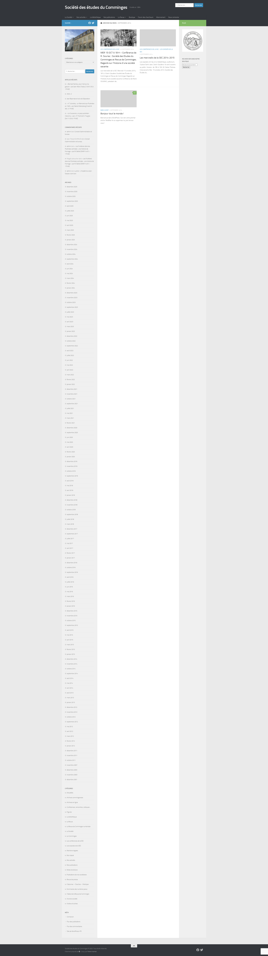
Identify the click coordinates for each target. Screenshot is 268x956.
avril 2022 (70, 370)
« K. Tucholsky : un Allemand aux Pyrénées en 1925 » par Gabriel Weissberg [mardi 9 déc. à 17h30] (79, 106)
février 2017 (71, 553)
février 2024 (71, 283)
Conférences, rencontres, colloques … (79, 807)
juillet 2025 (70, 211)
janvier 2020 (71, 457)
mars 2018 (70, 524)
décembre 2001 (72, 779)
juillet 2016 (70, 582)
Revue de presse (72, 879)
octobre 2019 (71, 471)
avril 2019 (70, 490)
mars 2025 (70, 230)
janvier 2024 (71, 288)
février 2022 (71, 379)
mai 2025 (70, 220)
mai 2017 (70, 543)
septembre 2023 (72, 307)
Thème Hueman (92, 951)
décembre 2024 (72, 244)
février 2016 (71, 601)
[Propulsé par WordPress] (79, 951)
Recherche (186, 67)
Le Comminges (72, 836)
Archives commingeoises (75, 798)
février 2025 (71, 235)
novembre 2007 (72, 765)
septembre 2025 (72, 201)
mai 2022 (70, 365)
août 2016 (70, 577)
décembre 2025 (72, 187)
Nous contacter (173, 17)
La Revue (121, 17)
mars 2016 (70, 596)
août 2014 (70, 678)
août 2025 (70, 206)
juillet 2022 (70, 355)
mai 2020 (70, 442)
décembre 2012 (72, 707)
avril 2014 (70, 688)
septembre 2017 (72, 534)
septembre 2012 (72, 722)
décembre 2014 (72, 659)
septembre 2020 (72, 432)
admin (69, 132)
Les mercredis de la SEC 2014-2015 (157, 57)
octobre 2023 (71, 302)
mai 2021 (70, 413)
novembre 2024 (72, 249)
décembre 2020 (72, 428)
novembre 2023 (72, 298)
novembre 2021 (72, 394)
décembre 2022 (72, 336)
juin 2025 (70, 216)
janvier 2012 (71, 746)
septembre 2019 (72, 476)
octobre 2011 (71, 760)
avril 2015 (70, 640)
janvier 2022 (71, 384)
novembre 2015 (72, 616)
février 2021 (71, 423)
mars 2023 (70, 326)
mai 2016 (70, 592)
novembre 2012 (72, 712)
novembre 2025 (72, 191)
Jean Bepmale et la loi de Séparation (78, 99)
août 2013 (70, 693)
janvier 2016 (71, 606)
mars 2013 (70, 698)
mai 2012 (70, 726)
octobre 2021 (71, 399)
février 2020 (71, 452)
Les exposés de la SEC (74, 846)
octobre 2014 (71, 669)
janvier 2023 (71, 331)
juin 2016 (70, 587)
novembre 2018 (72, 505)
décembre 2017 (72, 529)
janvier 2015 (71, 654)
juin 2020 (70, 437)
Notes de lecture (72, 870)
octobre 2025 (71, 196)
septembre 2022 (72, 346)
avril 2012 (70, 731)
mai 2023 (70, 317)
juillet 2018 (70, 519)
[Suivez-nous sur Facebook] (89, 23)
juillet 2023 (70, 312)
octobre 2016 (71, 567)
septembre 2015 (72, 625)
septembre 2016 (72, 572)
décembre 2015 (72, 611)
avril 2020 (70, 447)
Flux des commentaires (74, 926)
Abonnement (160, 17)
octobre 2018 (71, 510)
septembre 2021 (72, 404)
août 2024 (70, 264)
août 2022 (70, 351)
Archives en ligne (72, 802)
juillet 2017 (70, 539)
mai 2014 (70, 683)
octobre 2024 (71, 254)
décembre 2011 (72, 751)
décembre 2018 (72, 500)
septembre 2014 (72, 673)
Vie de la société (72, 899)
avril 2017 (70, 548)
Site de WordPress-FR (74, 931)
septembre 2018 (72, 514)
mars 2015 (70, 645)
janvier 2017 (71, 558)
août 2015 (70, 630)
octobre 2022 (71, 341)
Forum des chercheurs (145, 17)
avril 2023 (70, 322)
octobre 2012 (71, 717)
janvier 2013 (71, 702)
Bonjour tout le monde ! (112, 113)
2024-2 (69, 94)
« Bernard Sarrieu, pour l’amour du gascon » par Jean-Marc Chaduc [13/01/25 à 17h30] (79, 86)
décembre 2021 (72, 389)
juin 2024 (70, 269)
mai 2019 (70, 485)
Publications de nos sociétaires (77, 875)
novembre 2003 (72, 775)
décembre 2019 (72, 461)
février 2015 (71, 649)
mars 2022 (70, 375)
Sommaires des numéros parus (77, 889)
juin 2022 (70, 360)
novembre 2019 (72, 466)
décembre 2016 (72, 563)
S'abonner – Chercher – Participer (78, 884)
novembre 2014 (72, 664)
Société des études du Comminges (96, 7)
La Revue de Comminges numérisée (78, 826)
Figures (69, 812)
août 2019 (70, 481)
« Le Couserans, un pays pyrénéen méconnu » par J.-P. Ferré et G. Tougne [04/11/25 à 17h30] (77, 115)
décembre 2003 (72, 770)
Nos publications (109, 17)
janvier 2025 (71, 240)
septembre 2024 (72, 259)
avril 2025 (70, 225)
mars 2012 (70, 736)
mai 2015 (70, 635)
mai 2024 (70, 273)
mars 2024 (70, 278)
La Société (68, 17)
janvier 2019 (71, 495)
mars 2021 (70, 418)
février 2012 (71, 741)
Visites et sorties (72, 904)
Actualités (70, 793)
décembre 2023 (72, 293)
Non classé (104, 110)
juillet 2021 (70, 408)
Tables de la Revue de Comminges (78, 894)
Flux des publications (73, 922)
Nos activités (81, 17)
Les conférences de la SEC (110, 49)
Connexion (70, 917)
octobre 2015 (71, 620)
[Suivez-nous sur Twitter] (93, 23)
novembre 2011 (72, 755)
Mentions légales (72, 851)
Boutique (132, 17)
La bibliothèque (95, 17)
